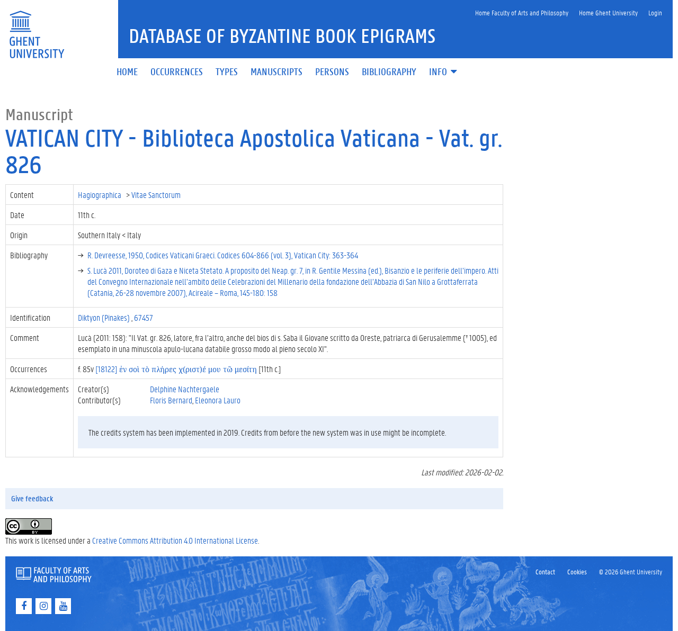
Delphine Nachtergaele (184, 388)
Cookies (577, 571)
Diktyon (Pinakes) (104, 317)
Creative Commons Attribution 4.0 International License (175, 540)
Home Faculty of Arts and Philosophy (521, 12)
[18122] (176, 368)
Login (655, 12)
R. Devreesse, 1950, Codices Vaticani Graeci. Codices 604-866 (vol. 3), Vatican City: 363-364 (222, 254)
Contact (545, 571)
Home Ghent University (608, 12)
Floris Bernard (171, 399)
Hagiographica (100, 194)
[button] (444, 72)
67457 (143, 317)
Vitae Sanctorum (156, 194)
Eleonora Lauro (217, 399)
